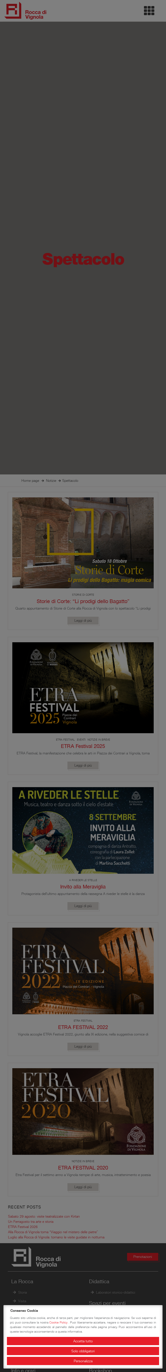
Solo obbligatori (83, 1351)
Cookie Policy (58, 1322)
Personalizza (83, 1361)
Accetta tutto (83, 1341)
